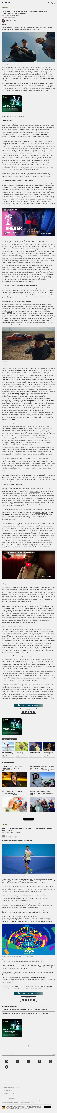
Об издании (6, 1073)
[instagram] (6, 1061)
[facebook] (6, 1067)
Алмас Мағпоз (10, 835)
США (26, 840)
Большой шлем (20, 840)
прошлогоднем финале (10, 979)
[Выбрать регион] (48, 3)
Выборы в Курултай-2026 (9, 1093)
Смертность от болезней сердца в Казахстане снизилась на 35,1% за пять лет (14, 793)
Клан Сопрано (35, 491)
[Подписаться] (54, 1055)
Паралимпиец (28, 440)
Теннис (30, 840)
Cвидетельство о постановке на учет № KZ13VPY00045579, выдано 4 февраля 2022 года (18, 1102)
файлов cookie (26, 1108)
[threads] (50, 1061)
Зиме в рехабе (18, 514)
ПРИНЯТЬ (47, 1107)
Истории (4, 7)
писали (9, 311)
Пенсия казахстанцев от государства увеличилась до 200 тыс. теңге (42, 793)
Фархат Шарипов (41, 512)
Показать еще (28, 819)
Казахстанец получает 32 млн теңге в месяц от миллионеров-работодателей (42, 768)
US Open (3, 840)
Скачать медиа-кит (8, 1090)
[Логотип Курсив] (6, 2)
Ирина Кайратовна (34, 633)
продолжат (34, 916)
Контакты (6, 1084)
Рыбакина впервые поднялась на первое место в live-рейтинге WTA (24, 1009)
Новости (4, 824)
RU (51, 2)
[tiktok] (39, 1061)
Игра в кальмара (7, 258)
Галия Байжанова (11, 20)
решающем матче (9, 988)
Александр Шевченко (11, 840)
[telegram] (17, 1061)
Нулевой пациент (40, 440)
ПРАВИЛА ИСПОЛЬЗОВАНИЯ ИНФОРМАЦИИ (12, 1087)
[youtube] (28, 1061)
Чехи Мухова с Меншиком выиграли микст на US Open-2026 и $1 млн (25, 1013)
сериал (3, 24)
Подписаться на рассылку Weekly (10, 1053)
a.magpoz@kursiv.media (11, 837)
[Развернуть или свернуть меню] (54, 3)
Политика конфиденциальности (11, 1076)
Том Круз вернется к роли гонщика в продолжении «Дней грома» (12, 768)
